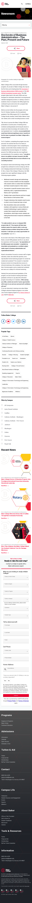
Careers (3, 825)
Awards (4, 354)
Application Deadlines (7, 391)
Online (6, 432)
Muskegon (8, 428)
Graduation (23, 358)
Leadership (5, 384)
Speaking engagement (7, 373)
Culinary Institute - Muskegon (14, 417)
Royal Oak (8, 444)
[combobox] (16, 578)
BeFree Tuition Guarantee (8, 762)
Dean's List (15, 358)
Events (3, 800)
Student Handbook (6, 820)
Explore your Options (16, 362)
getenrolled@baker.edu (7, 777)
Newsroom (4, 822)
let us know (27, 886)
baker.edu (11, 294)
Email (13, 53)
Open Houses (5, 741)
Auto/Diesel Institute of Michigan (10, 369)
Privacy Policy (11, 701)
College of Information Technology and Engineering (15, 380)
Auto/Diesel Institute (11, 409)
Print (20, 53)
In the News (5, 336)
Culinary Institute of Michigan (9, 343)
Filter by (4, 25)
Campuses (4, 796)
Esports (18, 373)
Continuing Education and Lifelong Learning (13, 351)
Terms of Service (23, 701)
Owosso (7, 436)
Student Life (5, 362)
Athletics (17, 391)
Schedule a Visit (5, 743)
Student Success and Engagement (10, 798)
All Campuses (9, 405)
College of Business (7, 347)
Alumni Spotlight (23, 343)
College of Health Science (8, 340)
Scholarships (5, 760)
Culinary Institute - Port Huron (14, 421)
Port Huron (8, 440)
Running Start (5, 366)
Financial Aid (4, 758)
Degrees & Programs (7, 721)
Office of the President (7, 816)
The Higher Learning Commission (13, 873)
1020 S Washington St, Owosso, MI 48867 (13, 779)
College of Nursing (13, 354)
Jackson (7, 425)
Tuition (3, 755)
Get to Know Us (5, 818)
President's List (6, 358)
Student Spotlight (24, 354)
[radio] (5, 681)
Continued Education (7, 725)
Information (4, 737)
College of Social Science (17, 366)
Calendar (3, 739)
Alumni (12, 336)
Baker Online (18, 377)
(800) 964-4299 (5, 775)
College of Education (7, 377)
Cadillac (7, 413)
